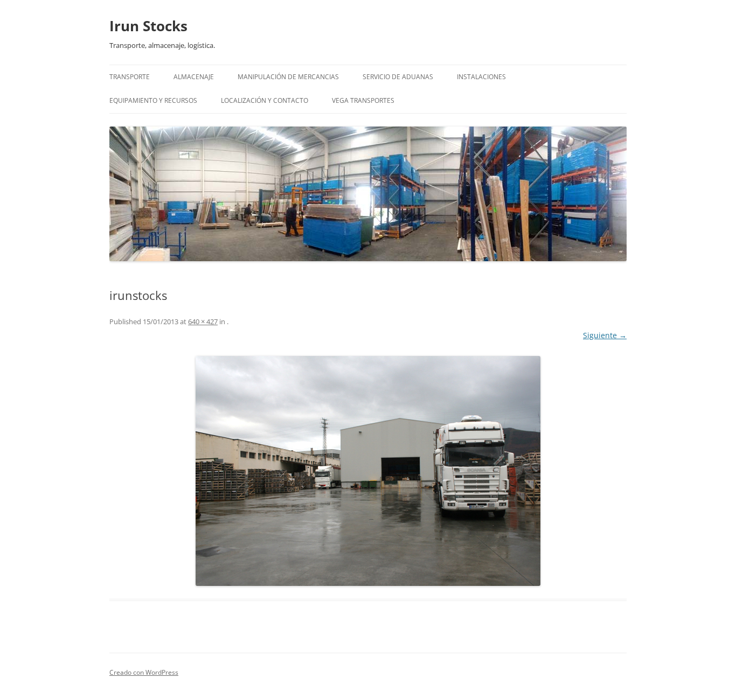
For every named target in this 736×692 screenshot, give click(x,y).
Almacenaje (193, 76)
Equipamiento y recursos (153, 100)
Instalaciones (481, 76)
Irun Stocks (148, 26)
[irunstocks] (368, 471)
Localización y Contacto (264, 100)
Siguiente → (605, 335)
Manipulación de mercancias (288, 76)
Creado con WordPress (143, 672)
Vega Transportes (363, 100)
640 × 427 (203, 321)
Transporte (129, 76)
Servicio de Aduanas (398, 76)
